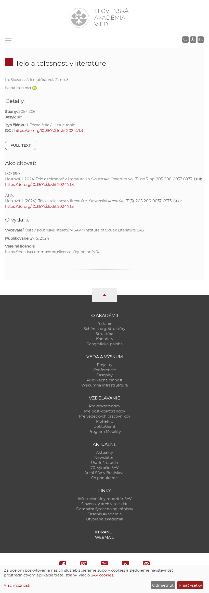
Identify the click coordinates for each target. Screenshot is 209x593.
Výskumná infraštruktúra (104, 385)
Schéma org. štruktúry (104, 328)
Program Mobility (104, 431)
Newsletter (104, 457)
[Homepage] (79, 18)
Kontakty (104, 339)
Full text (20, 145)
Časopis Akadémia (104, 514)
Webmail (104, 537)
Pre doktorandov (104, 406)
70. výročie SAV (104, 467)
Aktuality (104, 452)
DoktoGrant (104, 426)
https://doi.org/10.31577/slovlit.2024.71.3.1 (49, 130)
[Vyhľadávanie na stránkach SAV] (185, 39)
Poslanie (104, 323)
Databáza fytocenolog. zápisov (104, 509)
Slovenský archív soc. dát (104, 504)
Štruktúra (104, 334)
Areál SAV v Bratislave (104, 473)
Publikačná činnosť (105, 380)
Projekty (104, 365)
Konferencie (104, 370)
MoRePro (104, 421)
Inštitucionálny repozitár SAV (105, 499)
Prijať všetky (190, 585)
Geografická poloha (104, 344)
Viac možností (17, 585)
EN (200, 39)
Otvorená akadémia (104, 519)
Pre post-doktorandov (104, 411)
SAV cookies (102, 575)
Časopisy (104, 375)
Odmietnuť (163, 585)
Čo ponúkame (104, 478)
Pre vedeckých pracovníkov (104, 416)
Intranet (104, 532)
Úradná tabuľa (104, 462)
